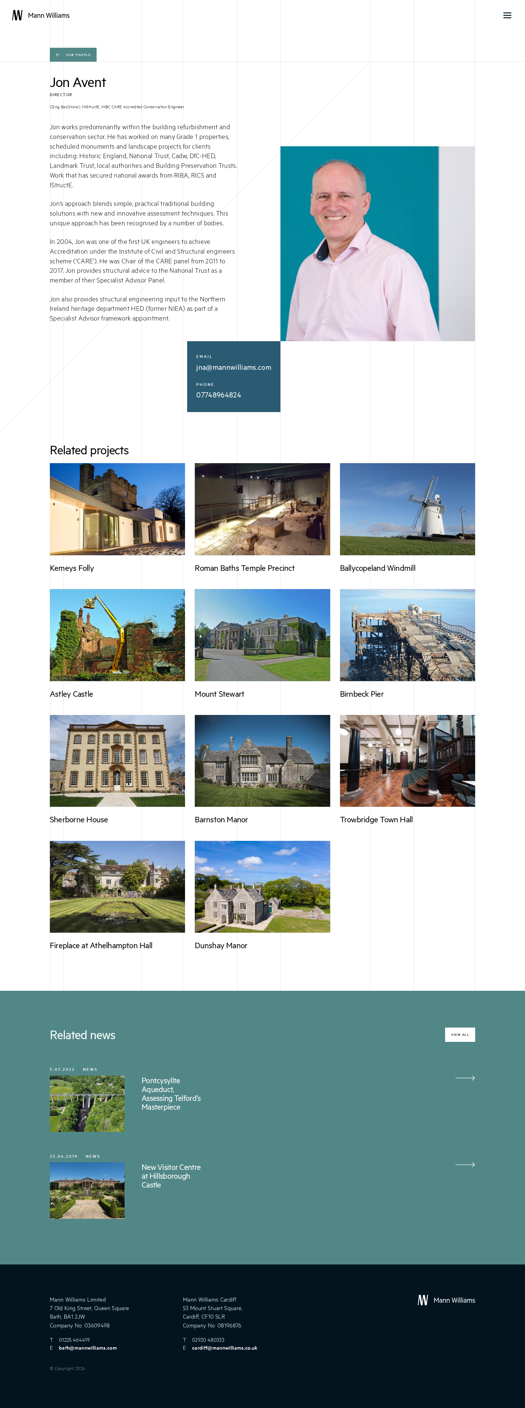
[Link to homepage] (41, 15)
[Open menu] (507, 15)
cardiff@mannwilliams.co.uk (225, 1347)
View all (460, 1034)
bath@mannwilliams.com (88, 1347)
